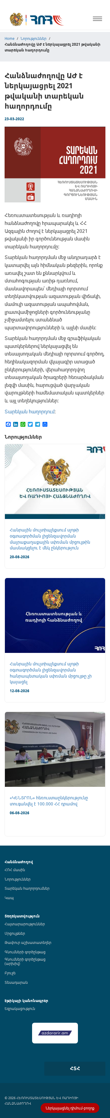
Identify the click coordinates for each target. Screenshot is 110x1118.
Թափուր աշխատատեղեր (28, 942)
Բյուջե (10, 973)
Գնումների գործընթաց (25, 952)
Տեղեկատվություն (22, 916)
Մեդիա (7, 125)
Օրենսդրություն (16, 49)
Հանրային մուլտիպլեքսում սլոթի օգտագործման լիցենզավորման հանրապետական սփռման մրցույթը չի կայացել (51, 673)
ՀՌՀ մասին (15, 869)
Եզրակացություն (20, 1008)
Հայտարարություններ (25, 924)
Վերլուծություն (15, 86)
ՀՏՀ (75, 1068)
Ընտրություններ (17, 112)
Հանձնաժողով (19, 861)
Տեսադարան (16, 982)
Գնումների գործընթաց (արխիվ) (25, 961)
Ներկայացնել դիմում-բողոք (70, 1108)
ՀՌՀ (4, 36)
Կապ (5, 137)
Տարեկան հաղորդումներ (27, 888)
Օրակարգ (10, 61)
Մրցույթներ (15, 933)
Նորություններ (18, 879)
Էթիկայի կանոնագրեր (23, 99)
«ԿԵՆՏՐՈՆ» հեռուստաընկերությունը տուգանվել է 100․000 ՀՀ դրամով (49, 801)
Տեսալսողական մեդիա (24, 74)
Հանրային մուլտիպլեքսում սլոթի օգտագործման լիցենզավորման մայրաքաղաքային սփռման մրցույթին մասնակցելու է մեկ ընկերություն (50, 539)
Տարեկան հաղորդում (29, 411)
